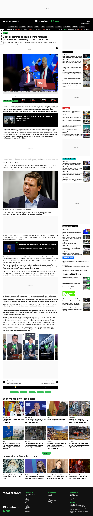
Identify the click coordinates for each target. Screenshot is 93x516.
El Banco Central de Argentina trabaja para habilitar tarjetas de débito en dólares (46, 383)
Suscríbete (72, 494)
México (26, 496)
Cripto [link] (43, 26)
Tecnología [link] (59, 26)
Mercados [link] (30, 26)
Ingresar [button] (88, 21)
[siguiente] (57, 382)
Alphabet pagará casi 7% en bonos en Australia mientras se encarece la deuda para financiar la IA (72, 232)
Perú (26, 502)
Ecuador (27, 504)
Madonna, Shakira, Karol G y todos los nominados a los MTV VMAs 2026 (13, 476)
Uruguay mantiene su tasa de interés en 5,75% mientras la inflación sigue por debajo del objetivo (11, 446)
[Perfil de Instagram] (12, 493)
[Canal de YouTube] (9, 493)
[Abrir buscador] (7, 22)
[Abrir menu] (4, 22)
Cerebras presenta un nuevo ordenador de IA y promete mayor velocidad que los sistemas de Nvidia (72, 136)
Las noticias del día (14, 392)
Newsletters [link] (22, 26)
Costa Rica (27, 507)
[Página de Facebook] (4, 493)
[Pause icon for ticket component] (4, 30)
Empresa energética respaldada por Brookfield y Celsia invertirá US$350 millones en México (72, 131)
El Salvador (27, 508)
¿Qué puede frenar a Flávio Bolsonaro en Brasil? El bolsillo (74, 270)
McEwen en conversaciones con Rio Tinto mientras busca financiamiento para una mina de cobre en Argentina (56, 446)
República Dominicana (29, 510)
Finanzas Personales (52, 500)
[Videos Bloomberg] (76, 274)
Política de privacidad (74, 495)
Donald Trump (32, 392)
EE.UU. (5, 33)
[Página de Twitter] (7, 493)
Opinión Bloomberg (68, 257)
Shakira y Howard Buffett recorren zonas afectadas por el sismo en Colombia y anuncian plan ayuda (35, 476)
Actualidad (50, 498)
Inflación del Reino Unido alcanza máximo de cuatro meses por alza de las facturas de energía (71, 113)
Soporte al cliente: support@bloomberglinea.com (80, 507)
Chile (26, 501)
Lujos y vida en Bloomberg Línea (20, 456)
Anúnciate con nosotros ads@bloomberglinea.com (80, 506)
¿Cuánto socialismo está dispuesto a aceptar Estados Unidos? (75, 266)
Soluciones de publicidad (75, 509)
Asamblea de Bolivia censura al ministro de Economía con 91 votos (57, 420)
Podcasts (49, 501)
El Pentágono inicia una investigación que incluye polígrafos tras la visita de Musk (14, 383)
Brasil (26, 495)
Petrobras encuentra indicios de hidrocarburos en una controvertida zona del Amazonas (71, 309)
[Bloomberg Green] (76, 293)
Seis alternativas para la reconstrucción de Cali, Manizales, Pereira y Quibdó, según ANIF (79, 420)
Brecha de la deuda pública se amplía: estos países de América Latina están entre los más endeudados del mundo (72, 74)
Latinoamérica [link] (50, 26)
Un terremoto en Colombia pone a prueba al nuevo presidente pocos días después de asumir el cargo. (71, 283)
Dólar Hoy (50, 496)
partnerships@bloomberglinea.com (77, 505)
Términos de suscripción (75, 496)
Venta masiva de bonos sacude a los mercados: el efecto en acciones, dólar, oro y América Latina (72, 174)
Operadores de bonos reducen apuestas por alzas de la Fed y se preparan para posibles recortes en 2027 (71, 248)
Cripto (49, 499)
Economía (50, 494)
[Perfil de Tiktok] (17, 493)
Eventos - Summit (73, 504)
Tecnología (72, 498)
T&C (71, 499)
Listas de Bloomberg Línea (53, 502)
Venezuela (27, 500)
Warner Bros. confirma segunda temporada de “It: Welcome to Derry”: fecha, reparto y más (78, 476)
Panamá (26, 505)
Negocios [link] (75, 26)
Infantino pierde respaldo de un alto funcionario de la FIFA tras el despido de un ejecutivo (35, 420)
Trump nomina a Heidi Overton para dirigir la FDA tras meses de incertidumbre (13, 420)
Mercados (50, 495)
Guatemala (27, 511)
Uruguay (27, 506)
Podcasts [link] (82, 26)
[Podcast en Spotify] (20, 493)
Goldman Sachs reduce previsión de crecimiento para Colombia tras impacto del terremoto (79, 445)
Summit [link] (36, 26)
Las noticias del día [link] (13, 26)
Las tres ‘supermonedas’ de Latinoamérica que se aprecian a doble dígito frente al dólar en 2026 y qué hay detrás (71, 63)
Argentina (27, 498)
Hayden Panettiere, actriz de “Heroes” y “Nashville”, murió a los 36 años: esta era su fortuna (57, 476)
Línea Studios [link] (67, 26)
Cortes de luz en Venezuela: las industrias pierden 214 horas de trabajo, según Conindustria (34, 445)
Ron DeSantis (40, 392)
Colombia (27, 499)
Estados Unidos (23, 392)
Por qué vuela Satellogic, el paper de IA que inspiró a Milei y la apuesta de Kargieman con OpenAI (71, 85)
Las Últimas (48, 392)
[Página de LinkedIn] (15, 493)
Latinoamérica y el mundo (30, 494)
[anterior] (4, 382)
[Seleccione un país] (18, 22)
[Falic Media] (82, 23)
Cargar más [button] (46, 453)
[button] (57, 48)
